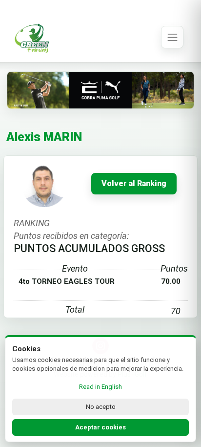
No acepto (101, 406)
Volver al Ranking (133, 183)
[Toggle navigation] (172, 37)
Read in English (100, 386)
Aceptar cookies (100, 427)
